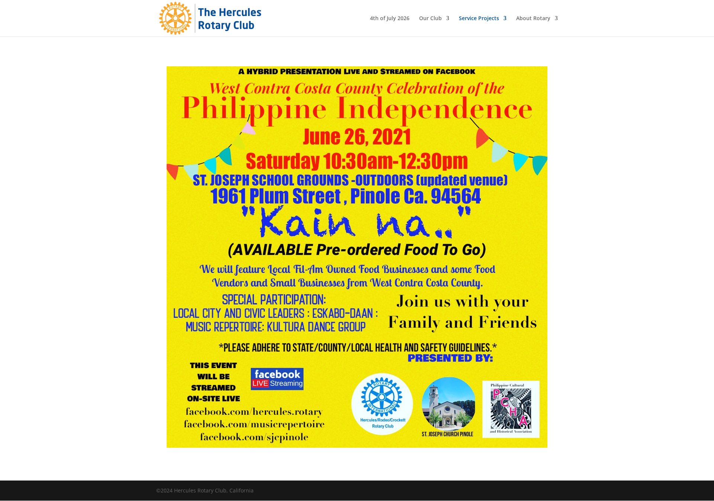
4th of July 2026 (389, 19)
